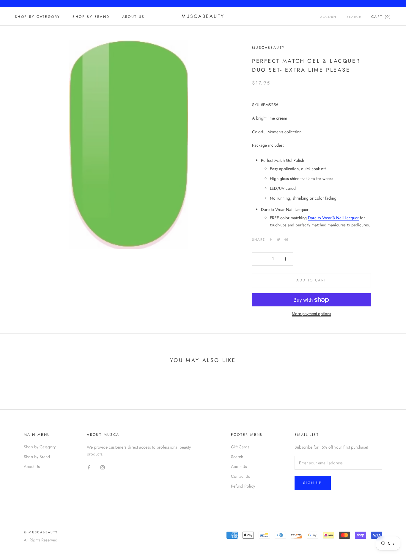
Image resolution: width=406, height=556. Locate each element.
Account (329, 17)
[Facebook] (271, 239)
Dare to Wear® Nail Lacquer (333, 218)
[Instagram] (102, 466)
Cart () (381, 16)
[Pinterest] (286, 239)
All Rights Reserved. (41, 540)
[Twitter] (278, 239)
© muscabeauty (41, 532)
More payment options (311, 314)
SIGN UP (312, 482)
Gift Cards (240, 447)
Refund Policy (243, 486)
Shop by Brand (91, 16)
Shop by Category (37, 16)
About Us (133, 16)
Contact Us (240, 476)
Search (354, 17)
